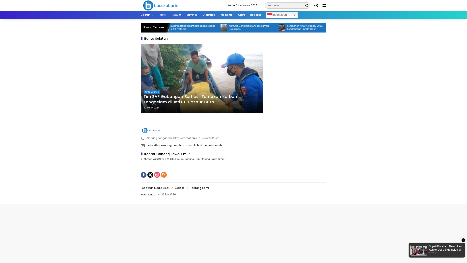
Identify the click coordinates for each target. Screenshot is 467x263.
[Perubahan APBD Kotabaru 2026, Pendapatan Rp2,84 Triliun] (272, 27)
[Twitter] (150, 175)
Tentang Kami (199, 188)
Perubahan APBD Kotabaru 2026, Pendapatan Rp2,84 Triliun (295, 27)
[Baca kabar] (161, 5)
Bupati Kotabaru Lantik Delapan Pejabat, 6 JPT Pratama (183, 27)
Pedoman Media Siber (155, 188)
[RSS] (164, 175)
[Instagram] (157, 175)
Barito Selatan (151, 91)
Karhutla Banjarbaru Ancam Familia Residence (239, 27)
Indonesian (279, 14)
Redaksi (180, 188)
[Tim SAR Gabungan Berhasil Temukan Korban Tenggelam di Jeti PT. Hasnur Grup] (202, 78)
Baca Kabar (149, 194)
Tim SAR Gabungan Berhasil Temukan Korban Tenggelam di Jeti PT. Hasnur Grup (190, 99)
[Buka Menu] (324, 5)
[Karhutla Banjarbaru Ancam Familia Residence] (214, 27)
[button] (306, 5)
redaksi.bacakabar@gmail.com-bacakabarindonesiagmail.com (187, 145)
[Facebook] (143, 175)
